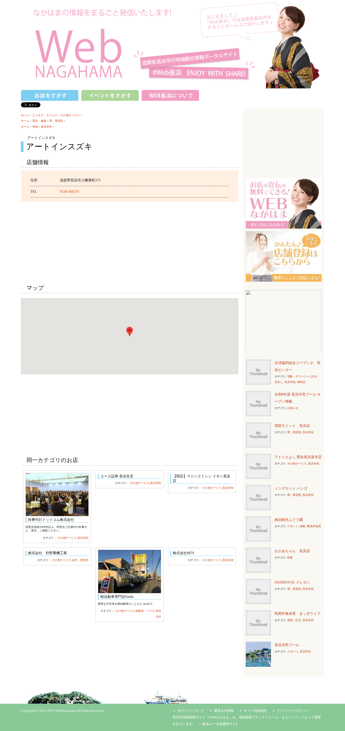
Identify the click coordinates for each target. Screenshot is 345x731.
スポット (292, 526)
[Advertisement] (129, 242)
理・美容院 (56, 120)
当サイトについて (191, 711)
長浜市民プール (287, 645)
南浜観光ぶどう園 (289, 520)
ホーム (25, 115)
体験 (302, 526)
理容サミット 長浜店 (292, 426)
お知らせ (292, 407)
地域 (35, 126)
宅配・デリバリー (298, 376)
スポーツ (292, 651)
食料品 (301, 381)
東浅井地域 (314, 526)
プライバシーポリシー (293, 711)
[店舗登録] (284, 256)
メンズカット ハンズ (291, 488)
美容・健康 (39, 120)
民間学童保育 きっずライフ (298, 614)
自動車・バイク (145, 610)
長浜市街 (46, 126)
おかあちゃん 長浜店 (292, 551)
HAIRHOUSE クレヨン (292, 582)
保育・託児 (294, 620)
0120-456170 (69, 191)
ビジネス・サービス (44, 115)
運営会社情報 (224, 711)
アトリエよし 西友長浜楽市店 (298, 457)
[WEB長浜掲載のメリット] (284, 203)
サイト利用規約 (255, 711)
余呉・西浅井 (80, 560)
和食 (290, 557)
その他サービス (70, 115)
